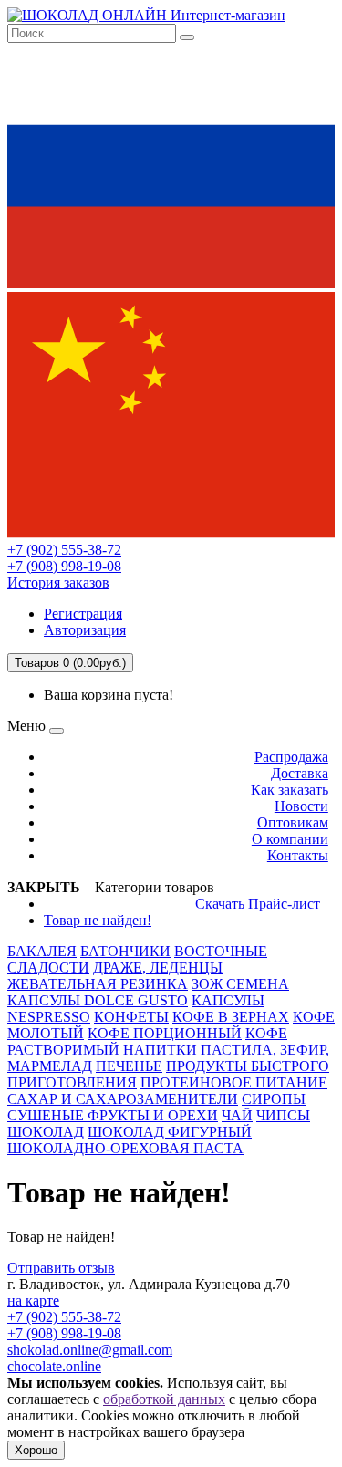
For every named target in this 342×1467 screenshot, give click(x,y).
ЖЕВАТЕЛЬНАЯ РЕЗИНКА (97, 984)
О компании (290, 839)
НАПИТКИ (160, 1049)
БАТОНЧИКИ (125, 951)
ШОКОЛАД (45, 1131)
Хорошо (36, 1450)
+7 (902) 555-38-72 (64, 549)
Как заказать (289, 789)
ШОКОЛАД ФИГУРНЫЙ (170, 1131)
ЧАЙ (237, 1115)
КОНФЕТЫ (131, 1017)
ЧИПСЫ (283, 1115)
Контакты (297, 855)
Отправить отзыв (61, 1267)
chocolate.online (54, 1366)
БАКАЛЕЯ (42, 951)
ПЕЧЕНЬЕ (129, 1066)
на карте (33, 1300)
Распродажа (291, 757)
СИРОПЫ (274, 1099)
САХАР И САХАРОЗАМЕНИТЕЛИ (122, 1099)
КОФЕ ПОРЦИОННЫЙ (165, 1033)
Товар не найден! (97, 920)
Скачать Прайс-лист (257, 903)
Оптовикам (292, 822)
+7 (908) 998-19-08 (64, 566)
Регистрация (83, 613)
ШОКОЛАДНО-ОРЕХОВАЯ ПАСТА (125, 1148)
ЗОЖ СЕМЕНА (240, 984)
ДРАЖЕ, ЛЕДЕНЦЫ (158, 967)
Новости (301, 806)
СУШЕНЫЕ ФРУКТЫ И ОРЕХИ (112, 1115)
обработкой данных (164, 1399)
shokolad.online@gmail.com (89, 1350)
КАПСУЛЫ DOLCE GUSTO (97, 1000)
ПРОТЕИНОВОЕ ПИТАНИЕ (233, 1082)
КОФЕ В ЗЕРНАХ (230, 1017)
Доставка (299, 773)
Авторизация (85, 630)
